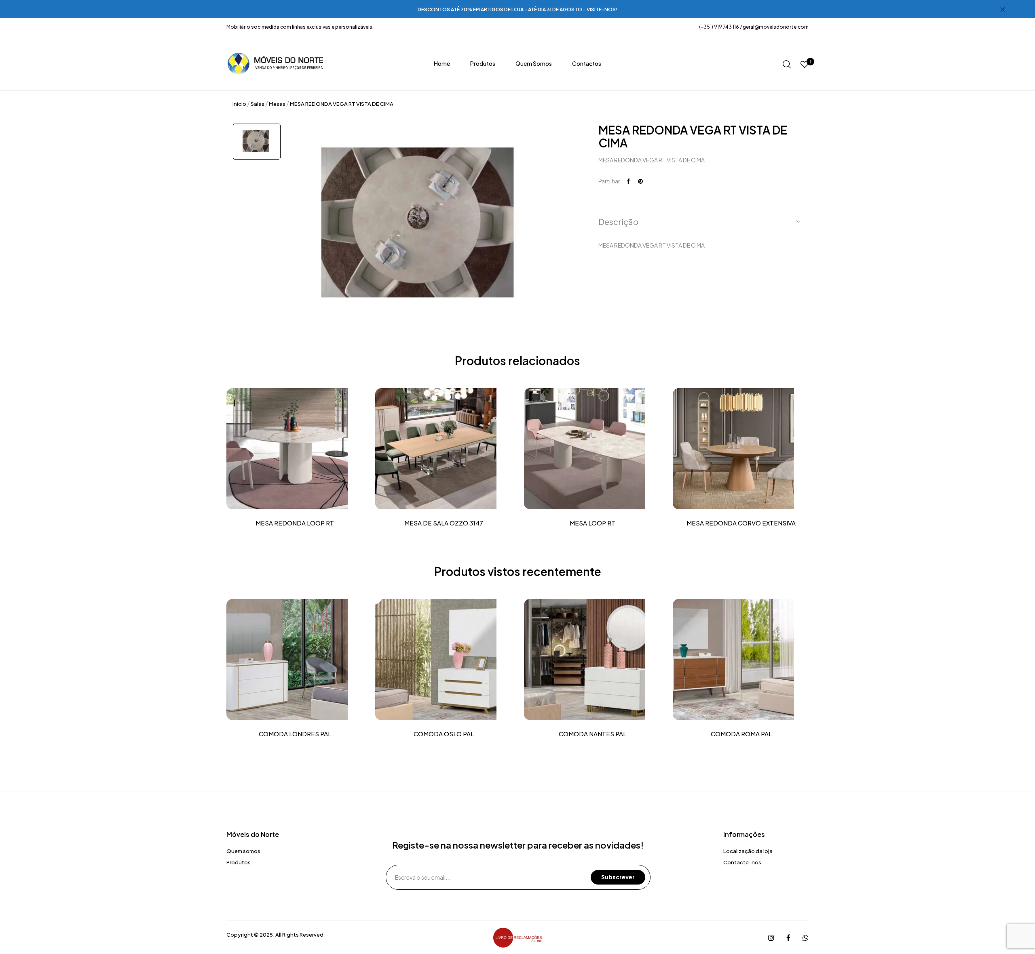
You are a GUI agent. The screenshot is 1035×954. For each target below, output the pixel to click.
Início (239, 104)
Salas (257, 104)
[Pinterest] (640, 181)
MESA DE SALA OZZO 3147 (443, 523)
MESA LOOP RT (592, 523)
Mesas (277, 104)
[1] (805, 65)
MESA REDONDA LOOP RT (295, 523)
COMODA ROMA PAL (741, 734)
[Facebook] (628, 181)
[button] (700, 222)
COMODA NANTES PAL (592, 734)
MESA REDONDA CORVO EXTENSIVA (741, 523)
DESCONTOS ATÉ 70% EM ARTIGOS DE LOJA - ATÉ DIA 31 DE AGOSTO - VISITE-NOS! (518, 9)
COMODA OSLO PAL (444, 734)
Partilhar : (610, 181)
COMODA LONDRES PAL (295, 734)
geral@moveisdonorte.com (776, 27)
